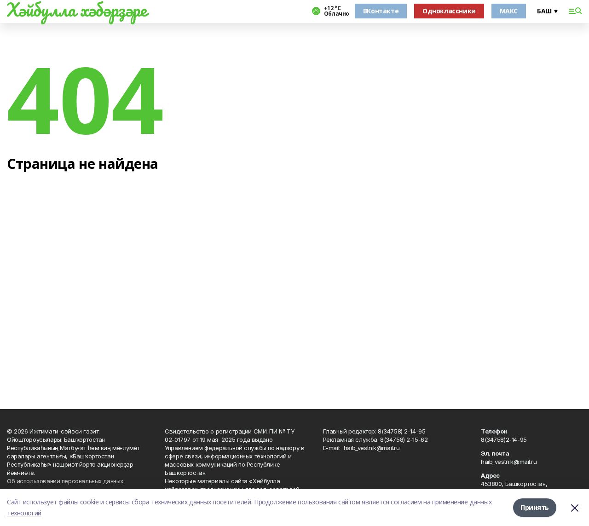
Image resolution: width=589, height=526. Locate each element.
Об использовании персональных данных (65, 481)
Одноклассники (449, 10)
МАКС (509, 10)
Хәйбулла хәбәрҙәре (76, 9)
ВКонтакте (380, 10)
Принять (534, 507)
